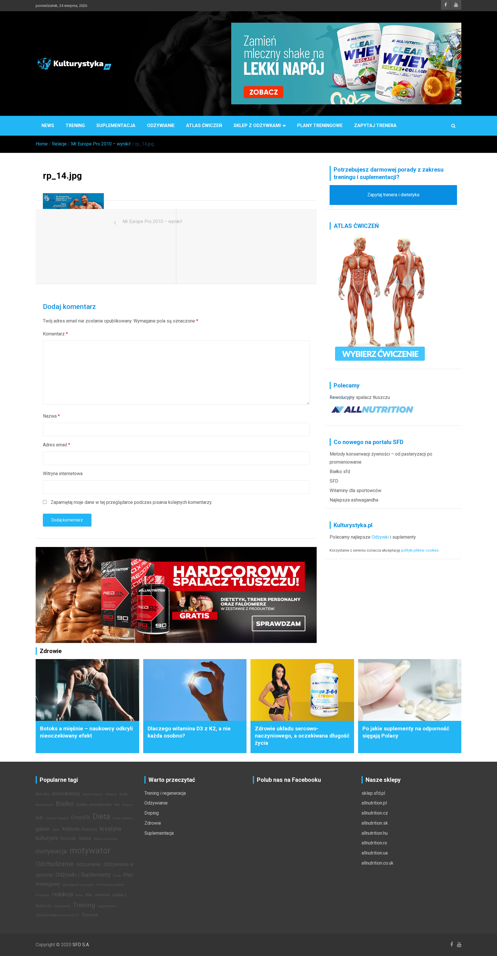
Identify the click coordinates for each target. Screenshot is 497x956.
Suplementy (62, 906)
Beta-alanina (44, 805)
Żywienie (90, 915)
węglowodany (107, 906)
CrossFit (80, 817)
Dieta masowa (123, 818)
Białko (65, 803)
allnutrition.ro (374, 843)
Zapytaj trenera (375, 125)
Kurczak (68, 838)
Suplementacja (115, 125)
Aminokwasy (66, 793)
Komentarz (55, 334)
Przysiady (42, 895)
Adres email (56, 445)
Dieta (101, 816)
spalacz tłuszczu (373, 397)
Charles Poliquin (57, 818)
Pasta (117, 876)
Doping (151, 813)
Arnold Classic (93, 794)
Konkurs (89, 829)
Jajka (56, 830)
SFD (334, 481)
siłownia (102, 894)
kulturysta (47, 838)
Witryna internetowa (63, 473)
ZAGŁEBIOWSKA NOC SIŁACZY (57, 915)
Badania (111, 794)
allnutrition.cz (375, 813)
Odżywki (380, 537)
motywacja (51, 851)
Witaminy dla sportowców (355, 490)
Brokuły (128, 805)
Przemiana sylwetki (110, 885)
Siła (88, 894)
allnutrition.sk (375, 823)
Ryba (79, 895)
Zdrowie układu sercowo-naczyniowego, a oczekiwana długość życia (302, 735)
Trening (75, 125)
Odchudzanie (55, 863)
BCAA (123, 794)
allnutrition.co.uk (377, 863)
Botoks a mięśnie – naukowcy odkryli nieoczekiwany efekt (86, 732)
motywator (90, 850)
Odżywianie (161, 125)
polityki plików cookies (420, 550)
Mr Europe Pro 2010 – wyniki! (152, 221)
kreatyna (110, 828)
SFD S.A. (81, 944)
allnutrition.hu (375, 833)
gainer (42, 829)
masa (85, 838)
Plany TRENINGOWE (320, 125)
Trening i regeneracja (165, 793)
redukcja (62, 894)
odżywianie (88, 864)
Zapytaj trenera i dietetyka (393, 194)
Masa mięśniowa (105, 839)
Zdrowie (152, 823)
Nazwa (51, 416)
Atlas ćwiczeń (204, 125)
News (47, 125)
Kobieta (70, 829)
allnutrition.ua (375, 853)
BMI (117, 805)
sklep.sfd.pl (373, 793)
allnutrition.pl (374, 803)
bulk (39, 817)
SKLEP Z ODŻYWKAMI (257, 125)
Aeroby (42, 794)
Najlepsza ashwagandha (354, 500)
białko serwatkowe (94, 804)
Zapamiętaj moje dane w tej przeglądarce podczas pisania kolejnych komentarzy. (131, 502)
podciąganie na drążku (78, 885)
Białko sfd (340, 471)
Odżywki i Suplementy (83, 874)
